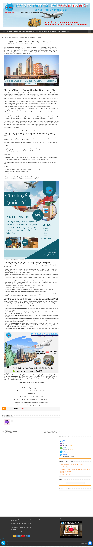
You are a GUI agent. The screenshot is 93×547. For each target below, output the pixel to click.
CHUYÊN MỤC (63, 483)
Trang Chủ (4, 31)
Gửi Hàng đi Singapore (65, 474)
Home (4, 37)
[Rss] (14, 536)
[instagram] (29, 536)
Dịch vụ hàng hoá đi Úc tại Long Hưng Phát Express (71, 464)
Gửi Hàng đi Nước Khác (66, 31)
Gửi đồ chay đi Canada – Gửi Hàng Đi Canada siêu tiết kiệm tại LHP (36, 31)
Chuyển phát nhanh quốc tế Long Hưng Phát (34, 390)
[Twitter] (19, 536)
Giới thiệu (9, 31)
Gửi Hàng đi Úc (55, 31)
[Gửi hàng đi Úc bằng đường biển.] (46, 14)
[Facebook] (17, 536)
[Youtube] (24, 536)
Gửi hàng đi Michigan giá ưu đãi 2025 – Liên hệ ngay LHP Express (50, 431)
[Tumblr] (27, 536)
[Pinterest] (22, 536)
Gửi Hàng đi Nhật (64, 467)
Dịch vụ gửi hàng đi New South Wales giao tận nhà (11, 431)
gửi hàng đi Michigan (27, 130)
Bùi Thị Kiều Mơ (8, 43)
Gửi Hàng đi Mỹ (16, 31)
